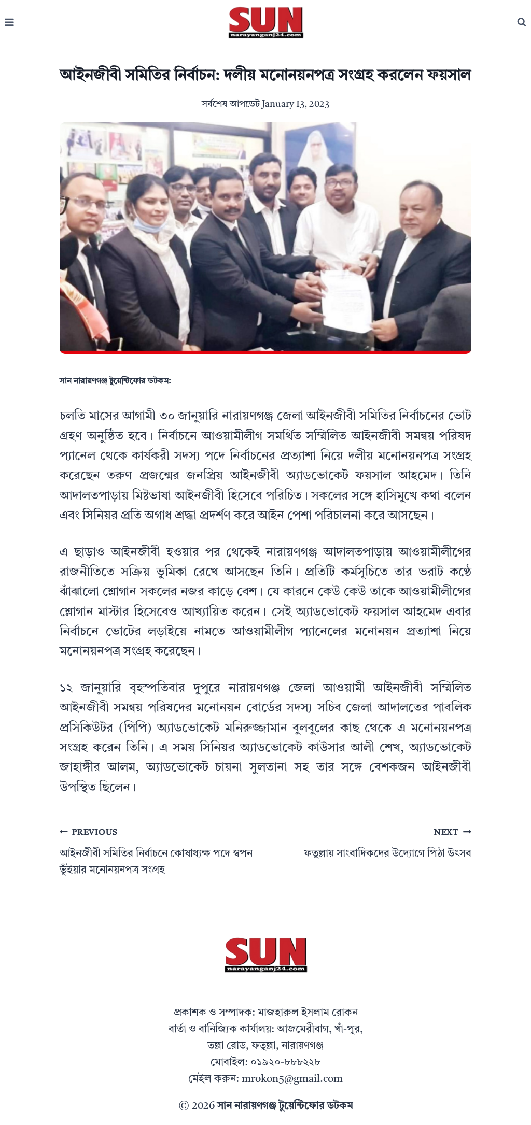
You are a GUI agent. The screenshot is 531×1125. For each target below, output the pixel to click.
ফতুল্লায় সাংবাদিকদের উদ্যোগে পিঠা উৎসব (387, 844)
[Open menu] (9, 23)
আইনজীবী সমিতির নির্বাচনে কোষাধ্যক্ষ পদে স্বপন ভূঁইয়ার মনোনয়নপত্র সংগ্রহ (156, 852)
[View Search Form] (521, 22)
